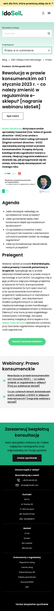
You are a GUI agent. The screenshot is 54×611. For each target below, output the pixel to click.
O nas (27, 533)
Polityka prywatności (27, 577)
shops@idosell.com (29, 485)
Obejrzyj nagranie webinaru (27, 341)
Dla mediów (27, 543)
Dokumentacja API (27, 572)
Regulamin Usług (27, 562)
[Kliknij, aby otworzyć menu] (49, 13)
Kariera (27, 538)
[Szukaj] (49, 33)
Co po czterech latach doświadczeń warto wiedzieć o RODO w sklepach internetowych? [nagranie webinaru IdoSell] (29, 397)
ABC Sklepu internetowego (26, 59)
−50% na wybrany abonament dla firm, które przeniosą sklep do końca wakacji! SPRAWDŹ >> (27, 3)
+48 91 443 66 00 (29, 480)
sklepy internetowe (13, 322)
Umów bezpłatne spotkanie (32, 604)
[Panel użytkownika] (43, 13)
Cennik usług (27, 567)
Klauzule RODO (27, 582)
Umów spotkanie (27, 458)
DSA (27, 587)
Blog (4, 59)
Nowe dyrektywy (12, 128)
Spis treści (13, 116)
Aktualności (27, 548)
